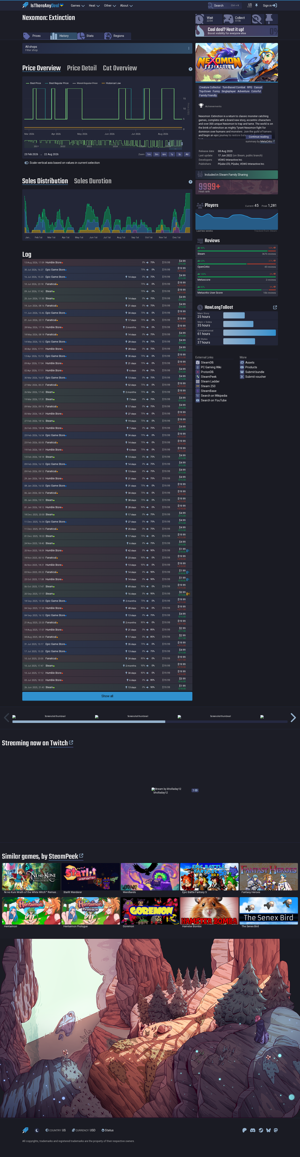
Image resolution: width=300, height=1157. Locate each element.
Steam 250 (208, 386)
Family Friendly (208, 95)
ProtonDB (207, 372)
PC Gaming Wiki (211, 367)
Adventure (243, 91)
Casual (258, 87)
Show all (107, 696)
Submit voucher (255, 376)
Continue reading (259, 136)
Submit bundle (254, 372)
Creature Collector (210, 87)
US (57, 1130)
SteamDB (207, 362)
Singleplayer (229, 91)
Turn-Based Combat (233, 87)
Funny (216, 91)
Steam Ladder (210, 381)
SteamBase (208, 391)
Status (109, 1130)
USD (85, 1130)
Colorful (256, 91)
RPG (249, 87)
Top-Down (205, 91)
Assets (249, 362)
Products (251, 367)
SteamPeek (208, 376)
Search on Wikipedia (214, 395)
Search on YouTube (214, 400)
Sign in (267, 5)
